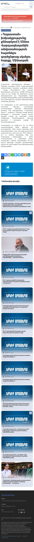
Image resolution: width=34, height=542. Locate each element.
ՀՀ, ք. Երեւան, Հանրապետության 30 (13, 501)
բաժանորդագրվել (11, 174)
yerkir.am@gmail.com (8, 506)
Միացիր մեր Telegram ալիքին (15, 171)
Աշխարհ (16, 18)
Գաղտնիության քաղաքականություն (11, 536)
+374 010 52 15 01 (7, 512)
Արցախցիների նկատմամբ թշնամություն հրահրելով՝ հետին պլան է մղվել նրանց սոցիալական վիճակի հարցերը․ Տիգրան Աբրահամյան (15, 16)
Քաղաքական (6, 30)
